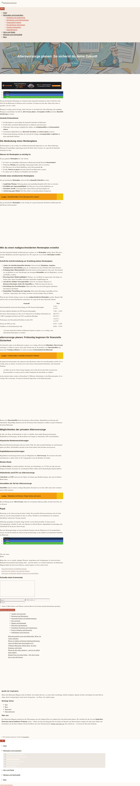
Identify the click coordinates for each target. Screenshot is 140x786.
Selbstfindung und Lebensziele (20, 632)
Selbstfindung (11, 30)
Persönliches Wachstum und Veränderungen (24, 628)
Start (5, 13)
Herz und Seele (9, 32)
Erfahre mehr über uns (57, 724)
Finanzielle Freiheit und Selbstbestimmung (14, 569)
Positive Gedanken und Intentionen (21, 630)
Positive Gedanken (13, 27)
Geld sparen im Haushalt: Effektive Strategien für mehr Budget (20, 573)
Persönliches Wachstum (15, 25)
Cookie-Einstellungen (6, 785)
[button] (1, 41)
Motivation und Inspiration (13, 15)
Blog (5, 37)
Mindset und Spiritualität (12, 35)
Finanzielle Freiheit (13, 22)
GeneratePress (26, 737)
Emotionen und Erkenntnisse (17, 20)
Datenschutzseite (10, 712)
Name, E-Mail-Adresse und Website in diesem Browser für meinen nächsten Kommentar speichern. (31, 606)
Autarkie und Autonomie (15, 18)
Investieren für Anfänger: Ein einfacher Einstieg (15, 571)
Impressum (8, 709)
